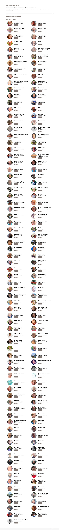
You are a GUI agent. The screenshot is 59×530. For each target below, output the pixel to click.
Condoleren (16, 31)
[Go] (52, 14)
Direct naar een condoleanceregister (13, 16)
